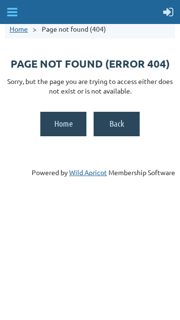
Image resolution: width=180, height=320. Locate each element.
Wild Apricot (88, 172)
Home (19, 28)
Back (116, 123)
